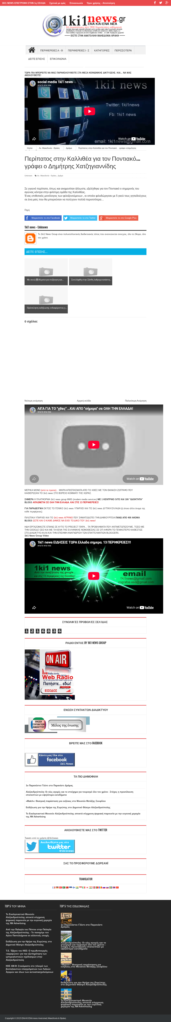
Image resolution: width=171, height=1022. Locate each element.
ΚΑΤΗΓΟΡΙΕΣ (102, 50)
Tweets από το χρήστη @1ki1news (41, 838)
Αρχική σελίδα (84, 400)
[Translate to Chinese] (67, 887)
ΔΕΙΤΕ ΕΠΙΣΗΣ (36, 58)
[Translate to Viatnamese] (117, 887)
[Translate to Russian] (104, 887)
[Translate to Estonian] (70, 887)
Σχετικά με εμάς (57, 3)
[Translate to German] (57, 887)
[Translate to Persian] (90, 887)
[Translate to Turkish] (60, 887)
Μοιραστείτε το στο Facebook (46, 218)
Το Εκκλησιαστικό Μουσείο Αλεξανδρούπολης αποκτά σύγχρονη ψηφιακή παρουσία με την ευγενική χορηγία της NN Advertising (82, 1003)
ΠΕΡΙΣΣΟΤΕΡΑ (123, 50)
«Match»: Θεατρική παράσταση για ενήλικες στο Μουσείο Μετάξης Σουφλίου (66, 801)
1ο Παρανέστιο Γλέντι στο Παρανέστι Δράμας (49, 785)
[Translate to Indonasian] (80, 887)
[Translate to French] (53, 887)
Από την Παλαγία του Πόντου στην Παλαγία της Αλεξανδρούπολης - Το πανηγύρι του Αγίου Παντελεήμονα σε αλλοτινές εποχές (28, 932)
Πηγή (27, 210)
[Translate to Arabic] (63, 887)
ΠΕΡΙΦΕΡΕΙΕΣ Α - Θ (51, 50)
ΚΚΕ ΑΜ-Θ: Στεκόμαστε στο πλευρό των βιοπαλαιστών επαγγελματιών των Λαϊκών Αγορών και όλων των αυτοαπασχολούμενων (29, 969)
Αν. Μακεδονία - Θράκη (46, 176)
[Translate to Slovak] (107, 887)
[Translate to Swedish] (110, 887)
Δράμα (60, 176)
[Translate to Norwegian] (94, 887)
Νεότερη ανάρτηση (34, 400)
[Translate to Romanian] (100, 887)
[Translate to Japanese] (87, 887)
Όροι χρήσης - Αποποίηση (101, 3)
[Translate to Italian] (83, 887)
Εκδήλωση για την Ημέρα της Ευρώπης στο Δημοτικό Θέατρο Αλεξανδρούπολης (68, 807)
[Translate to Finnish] (73, 887)
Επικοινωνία (76, 3)
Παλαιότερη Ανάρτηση (135, 400)
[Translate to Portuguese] (97, 887)
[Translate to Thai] (114, 887)
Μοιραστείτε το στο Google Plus (121, 218)
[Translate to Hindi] (77, 887)
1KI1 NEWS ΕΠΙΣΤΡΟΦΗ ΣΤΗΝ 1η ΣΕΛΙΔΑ (23, 3)
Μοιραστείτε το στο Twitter (83, 218)
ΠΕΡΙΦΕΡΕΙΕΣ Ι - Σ (78, 50)
